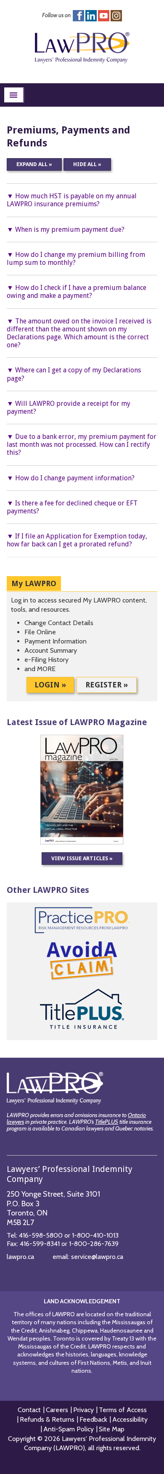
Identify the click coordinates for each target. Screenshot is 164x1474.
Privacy (83, 1410)
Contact (29, 1410)
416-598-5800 (41, 1235)
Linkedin (91, 15)
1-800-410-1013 (95, 1235)
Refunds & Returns (47, 1419)
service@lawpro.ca (97, 1257)
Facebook (78, 15)
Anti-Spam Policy (68, 1429)
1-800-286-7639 (94, 1244)
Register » (106, 684)
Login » (50, 684)
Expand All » (34, 164)
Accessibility (130, 1419)
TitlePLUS (106, 1121)
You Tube (103, 15)
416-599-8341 (40, 1244)
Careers (57, 1410)
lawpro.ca (20, 1257)
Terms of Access (123, 1410)
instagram (116, 15)
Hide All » (87, 164)
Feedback (93, 1419)
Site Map (111, 1429)
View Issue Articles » (82, 858)
